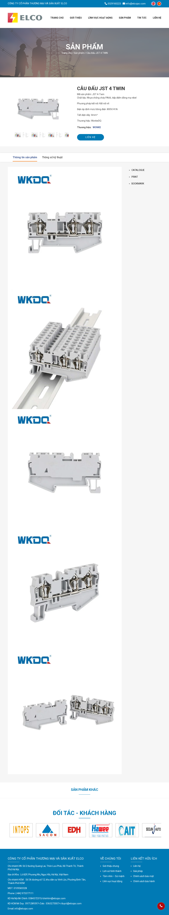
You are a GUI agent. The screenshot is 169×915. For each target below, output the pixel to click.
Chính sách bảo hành (144, 881)
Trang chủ (57, 17)
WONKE (97, 127)
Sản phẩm (79, 53)
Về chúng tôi (110, 858)
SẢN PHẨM (125, 17)
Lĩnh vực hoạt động (100, 17)
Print (135, 176)
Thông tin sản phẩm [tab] (25, 157)
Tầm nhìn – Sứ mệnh (113, 876)
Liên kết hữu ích (144, 858)
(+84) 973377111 (25, 893)
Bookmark (138, 183)
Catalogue (138, 170)
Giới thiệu (76, 17)
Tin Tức (142, 17)
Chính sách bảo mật (143, 876)
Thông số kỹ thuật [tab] (52, 157)
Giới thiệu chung (111, 866)
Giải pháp (138, 871)
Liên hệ (157, 17)
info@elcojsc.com (24, 908)
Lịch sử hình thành (112, 871)
